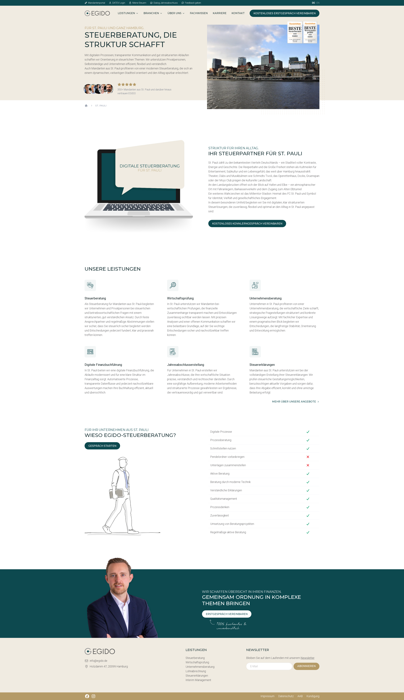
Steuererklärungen (197, 675)
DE (313, 3)
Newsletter (307, 658)
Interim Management (198, 680)
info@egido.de (98, 660)
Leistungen (126, 13)
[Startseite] (86, 105)
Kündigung (312, 696)
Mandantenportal (96, 3)
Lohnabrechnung (196, 671)
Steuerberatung (195, 658)
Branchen (151, 13)
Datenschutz (286, 696)
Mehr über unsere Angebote (294, 401)
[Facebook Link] (87, 696)
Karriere (219, 13)
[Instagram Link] (93, 696)
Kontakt (238, 13)
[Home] (97, 13)
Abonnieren (306, 666)
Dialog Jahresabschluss (166, 3)
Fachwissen (199, 13)
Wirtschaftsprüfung (197, 662)
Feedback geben (193, 3)
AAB (300, 696)
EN (318, 3)
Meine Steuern (139, 3)
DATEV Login (118, 3)
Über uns (174, 13)
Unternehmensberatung (200, 666)
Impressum (267, 696)
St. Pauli (101, 105)
